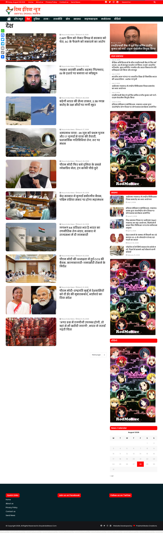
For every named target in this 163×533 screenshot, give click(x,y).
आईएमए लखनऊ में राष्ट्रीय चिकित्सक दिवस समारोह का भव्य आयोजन (141, 198)
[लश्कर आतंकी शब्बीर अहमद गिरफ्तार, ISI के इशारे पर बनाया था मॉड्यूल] (31, 79)
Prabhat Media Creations (146, 526)
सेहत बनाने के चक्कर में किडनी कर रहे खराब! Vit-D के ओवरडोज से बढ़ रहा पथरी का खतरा (141, 237)
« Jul (111, 476)
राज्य (45, 19)
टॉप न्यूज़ (18, 19)
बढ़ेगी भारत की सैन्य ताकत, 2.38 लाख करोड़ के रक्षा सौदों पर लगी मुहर (81, 103)
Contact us (63, 2)
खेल (68, 19)
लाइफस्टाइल (91, 19)
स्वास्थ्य (77, 19)
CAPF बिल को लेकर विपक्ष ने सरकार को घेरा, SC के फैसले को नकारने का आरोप (82, 40)
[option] (133, 38)
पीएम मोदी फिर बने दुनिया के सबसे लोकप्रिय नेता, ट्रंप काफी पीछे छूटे (80, 166)
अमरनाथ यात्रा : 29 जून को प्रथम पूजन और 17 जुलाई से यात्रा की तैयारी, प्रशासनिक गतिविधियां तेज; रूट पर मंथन (81, 138)
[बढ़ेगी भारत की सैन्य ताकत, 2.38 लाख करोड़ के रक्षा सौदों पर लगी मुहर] (31, 110)
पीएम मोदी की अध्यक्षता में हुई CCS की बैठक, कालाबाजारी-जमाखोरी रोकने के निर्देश (82, 262)
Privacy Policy (51, 2)
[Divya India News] (23, 11)
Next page (96, 355)
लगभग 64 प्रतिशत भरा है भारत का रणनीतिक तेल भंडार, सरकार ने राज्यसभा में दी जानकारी (79, 231)
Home (30, 2)
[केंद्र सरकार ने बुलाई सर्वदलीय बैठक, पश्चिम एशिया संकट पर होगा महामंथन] (31, 205)
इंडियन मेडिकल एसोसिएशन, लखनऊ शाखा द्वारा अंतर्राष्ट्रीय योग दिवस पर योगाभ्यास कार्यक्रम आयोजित (130, 45)
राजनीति (57, 19)
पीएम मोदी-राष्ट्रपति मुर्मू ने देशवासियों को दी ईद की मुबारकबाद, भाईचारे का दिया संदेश (81, 294)
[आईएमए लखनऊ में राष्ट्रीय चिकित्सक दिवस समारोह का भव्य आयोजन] (117, 200)
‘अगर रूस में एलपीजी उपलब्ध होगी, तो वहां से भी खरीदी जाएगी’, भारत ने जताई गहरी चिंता (82, 326)
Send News (75, 2)
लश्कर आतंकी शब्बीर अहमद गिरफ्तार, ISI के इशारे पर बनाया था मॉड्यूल (81, 71)
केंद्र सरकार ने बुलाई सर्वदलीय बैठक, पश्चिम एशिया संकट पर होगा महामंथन (81, 198)
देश (28, 19)
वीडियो (117, 19)
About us (39, 2)
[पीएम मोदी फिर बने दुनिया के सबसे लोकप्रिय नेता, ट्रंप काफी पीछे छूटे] (31, 174)
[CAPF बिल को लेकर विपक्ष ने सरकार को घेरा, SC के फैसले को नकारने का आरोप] (31, 47)
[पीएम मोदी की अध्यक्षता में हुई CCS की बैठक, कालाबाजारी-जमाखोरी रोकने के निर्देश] (31, 268)
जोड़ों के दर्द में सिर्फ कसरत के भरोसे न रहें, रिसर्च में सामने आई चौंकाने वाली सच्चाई (141, 249)
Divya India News (68, 35)
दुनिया (36, 19)
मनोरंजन (106, 19)
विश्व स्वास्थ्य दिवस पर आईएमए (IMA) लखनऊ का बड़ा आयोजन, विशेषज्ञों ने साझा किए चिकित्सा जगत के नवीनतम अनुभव (141, 224)
